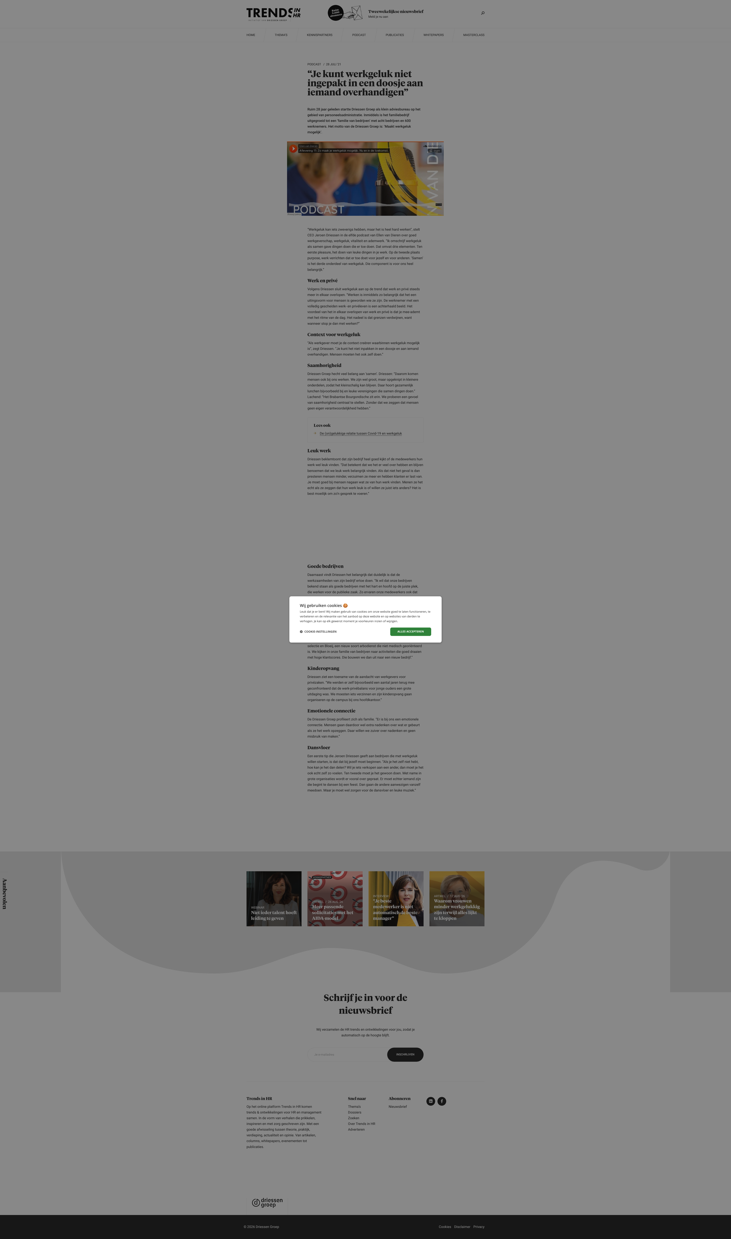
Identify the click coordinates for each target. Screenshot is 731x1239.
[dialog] (365, 619)
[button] (318, 632)
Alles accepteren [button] (410, 631)
